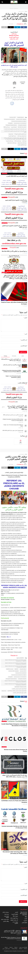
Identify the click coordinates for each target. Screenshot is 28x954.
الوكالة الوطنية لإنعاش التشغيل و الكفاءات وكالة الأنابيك (17, 690)
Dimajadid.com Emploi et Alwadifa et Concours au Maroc (14, 951)
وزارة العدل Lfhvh (17, 140)
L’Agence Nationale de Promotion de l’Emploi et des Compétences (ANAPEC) (15, 681)
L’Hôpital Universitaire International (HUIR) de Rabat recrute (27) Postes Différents (11, 371)
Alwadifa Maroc (20, 117)
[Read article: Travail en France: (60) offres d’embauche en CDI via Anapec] (14, 291)
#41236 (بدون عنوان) (23, 947)
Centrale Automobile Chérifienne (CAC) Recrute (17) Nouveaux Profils (14, 827)
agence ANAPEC (20, 657)
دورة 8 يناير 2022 (7, 127)
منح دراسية (6, 914)
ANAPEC (16, 669)
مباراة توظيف (11, 133)
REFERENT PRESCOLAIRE (20, 686)
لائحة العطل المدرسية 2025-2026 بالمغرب (16, 176)
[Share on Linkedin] (17, 27)
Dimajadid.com (20, 24)
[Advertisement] (14, 5)
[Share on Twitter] (11, 27)
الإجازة (3, 772)
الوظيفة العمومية (4, 222)
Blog (26, 916)
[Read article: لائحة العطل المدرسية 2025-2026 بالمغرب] (14, 165)
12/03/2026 (24, 178)
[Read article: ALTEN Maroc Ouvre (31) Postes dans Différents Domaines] (14, 790)
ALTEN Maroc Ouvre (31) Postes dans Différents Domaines (14, 801)
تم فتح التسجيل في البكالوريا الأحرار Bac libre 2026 (14, 251)
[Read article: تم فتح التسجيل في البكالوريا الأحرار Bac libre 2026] (14, 240)
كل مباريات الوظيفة (14, 920)
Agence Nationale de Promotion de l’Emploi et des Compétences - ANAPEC (15, 660)
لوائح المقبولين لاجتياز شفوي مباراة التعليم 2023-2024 (13, 430)
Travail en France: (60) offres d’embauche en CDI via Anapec (14, 303)
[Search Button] (2, 2)
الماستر (16, 912)
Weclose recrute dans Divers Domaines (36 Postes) (15, 750)
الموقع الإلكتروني (24, 345)
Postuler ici (14, 655)
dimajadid (10, 123)
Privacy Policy (14, 948)
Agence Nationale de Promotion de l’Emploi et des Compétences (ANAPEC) (15, 663)
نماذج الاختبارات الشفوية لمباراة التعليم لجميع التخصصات (16, 201)
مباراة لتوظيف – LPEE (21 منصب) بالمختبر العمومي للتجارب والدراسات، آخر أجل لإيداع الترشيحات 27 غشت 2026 (12, 932)
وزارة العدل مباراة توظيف (22, 142)
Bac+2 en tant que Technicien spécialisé (23, 913)
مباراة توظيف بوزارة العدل (21, 135)
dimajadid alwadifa (22, 125)
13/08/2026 (24, 727)
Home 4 (6, 947)
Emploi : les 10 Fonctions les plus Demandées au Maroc (13, 376)
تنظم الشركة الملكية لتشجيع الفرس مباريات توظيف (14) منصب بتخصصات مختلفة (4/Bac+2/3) (14, 776)
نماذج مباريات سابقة (5, 919)
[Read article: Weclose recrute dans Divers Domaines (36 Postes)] (14, 739)
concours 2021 (13, 117)
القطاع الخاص (21, 454)
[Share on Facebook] (24, 27)
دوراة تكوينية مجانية (14, 918)
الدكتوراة (25, 920)
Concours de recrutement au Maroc (19, 121)
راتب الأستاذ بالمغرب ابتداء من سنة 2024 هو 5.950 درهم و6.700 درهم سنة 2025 (11, 359)
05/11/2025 (24, 280)
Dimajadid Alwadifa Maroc (11, 125)
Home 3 (11, 947)
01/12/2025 (24, 203)
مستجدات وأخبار (21, 11)
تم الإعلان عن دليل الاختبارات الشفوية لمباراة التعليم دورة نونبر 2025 (14, 226)
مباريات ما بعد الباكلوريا (15, 922)
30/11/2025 (24, 229)
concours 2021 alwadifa (21, 119)
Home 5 (25, 948)
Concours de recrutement (9, 119)
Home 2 (15, 947)
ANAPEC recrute (9, 669)
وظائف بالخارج (6, 921)
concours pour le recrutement (20, 123)
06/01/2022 (11, 24)
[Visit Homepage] (14, 2)
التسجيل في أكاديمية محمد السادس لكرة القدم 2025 (12, 365)
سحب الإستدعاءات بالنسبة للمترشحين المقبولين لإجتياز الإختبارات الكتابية (15, 131)
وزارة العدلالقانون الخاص (22, 144)
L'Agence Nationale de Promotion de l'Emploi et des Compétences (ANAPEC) (15, 684)
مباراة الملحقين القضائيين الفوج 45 (20, 133)
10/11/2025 (24, 253)
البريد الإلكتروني (23, 340)
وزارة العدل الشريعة (9, 140)
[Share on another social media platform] (4, 27)
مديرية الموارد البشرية (14, 37)
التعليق (25, 317)
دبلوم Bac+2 (15, 916)
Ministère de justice (14, 35)
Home (26, 11)
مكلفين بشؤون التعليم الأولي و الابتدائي (19, 692)
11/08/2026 (24, 855)
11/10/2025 (24, 305)
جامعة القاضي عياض (6, 948)
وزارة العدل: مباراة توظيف (11, 142)
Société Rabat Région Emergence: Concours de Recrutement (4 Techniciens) (14, 724)
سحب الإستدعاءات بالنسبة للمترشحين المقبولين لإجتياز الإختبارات (15, 128)
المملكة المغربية (14, 127)
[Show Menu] (25, 2)
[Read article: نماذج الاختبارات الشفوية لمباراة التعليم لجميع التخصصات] (14, 189)
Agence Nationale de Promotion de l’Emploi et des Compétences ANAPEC (15, 666)
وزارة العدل (24, 140)
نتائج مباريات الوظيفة (6, 916)
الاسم (25, 334)
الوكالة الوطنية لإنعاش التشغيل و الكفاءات (19, 688)
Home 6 (20, 948)
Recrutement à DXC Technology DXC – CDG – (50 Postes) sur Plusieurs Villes (15, 852)
